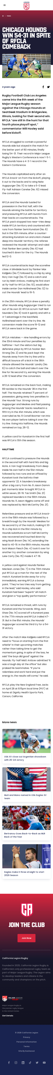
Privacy (26, 1037)
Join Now (26, 938)
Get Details (7, 1015)
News (9, 16)
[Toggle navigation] (6, 5)
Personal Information (26, 1042)
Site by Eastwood (26, 1051)
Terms (26, 1046)
